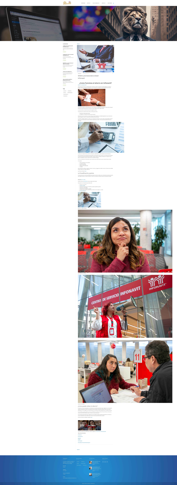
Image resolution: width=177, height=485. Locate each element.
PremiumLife (93, 483)
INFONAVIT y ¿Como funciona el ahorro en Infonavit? (88, 75)
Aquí (85, 171)
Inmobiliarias (85, 465)
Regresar (78, 43)
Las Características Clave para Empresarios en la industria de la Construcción (97, 467)
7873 (94, 464)
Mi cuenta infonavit (83, 190)
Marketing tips (80, 440)
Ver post (64, 51)
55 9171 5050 (83, 179)
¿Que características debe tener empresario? (96, 462)
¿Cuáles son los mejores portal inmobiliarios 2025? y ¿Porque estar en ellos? (97, 474)
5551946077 (65, 470)
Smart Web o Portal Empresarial (101, 431)
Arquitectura (80, 434)
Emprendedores (80, 436)
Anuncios (65, 90)
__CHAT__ (64, 474)
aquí (91, 417)
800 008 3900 (85, 181)
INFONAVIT (79, 73)
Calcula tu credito (82, 185)
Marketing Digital (70, 92)
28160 (94, 477)
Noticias (79, 442)
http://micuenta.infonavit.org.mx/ (85, 442)
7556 (94, 470)
